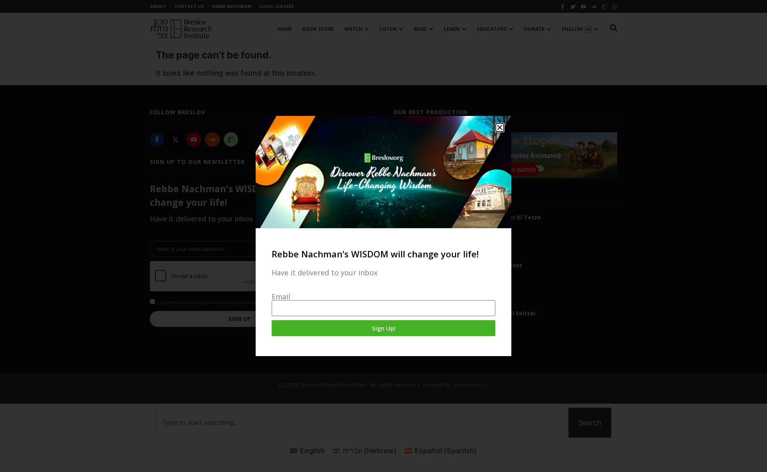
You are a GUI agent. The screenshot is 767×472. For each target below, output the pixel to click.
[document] (383, 236)
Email (281, 296)
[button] (499, 127)
